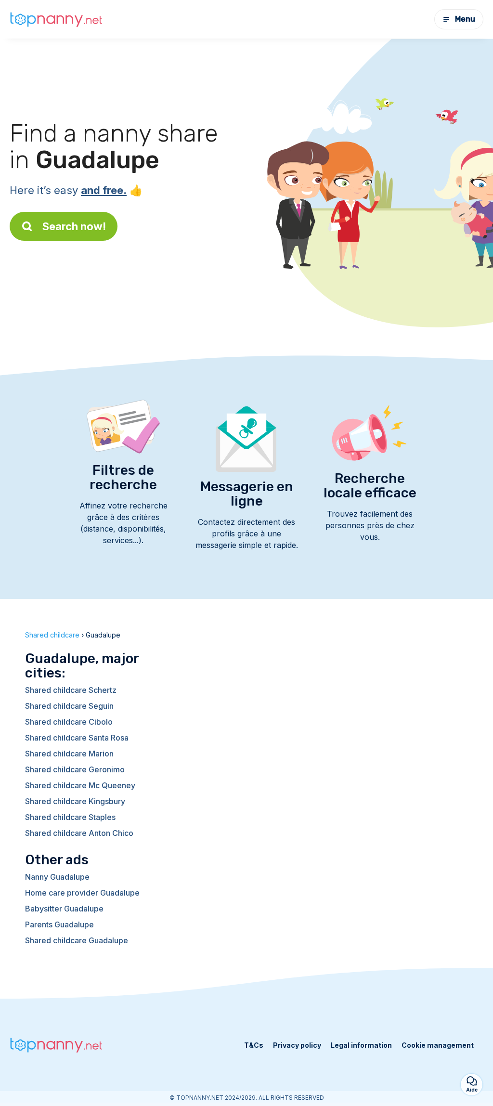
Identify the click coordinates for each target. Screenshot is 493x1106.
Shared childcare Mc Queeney (80, 785)
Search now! (74, 226)
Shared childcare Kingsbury (75, 801)
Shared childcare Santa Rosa (77, 737)
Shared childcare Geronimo (75, 769)
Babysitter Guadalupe (64, 908)
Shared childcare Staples (70, 817)
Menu (465, 19)
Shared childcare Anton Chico (79, 833)
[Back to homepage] (58, 19)
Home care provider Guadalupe (82, 893)
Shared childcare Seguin (69, 706)
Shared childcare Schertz (71, 690)
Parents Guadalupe (59, 924)
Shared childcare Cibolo (69, 722)
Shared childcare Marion (69, 753)
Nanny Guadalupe (57, 877)
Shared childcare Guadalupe (76, 940)
